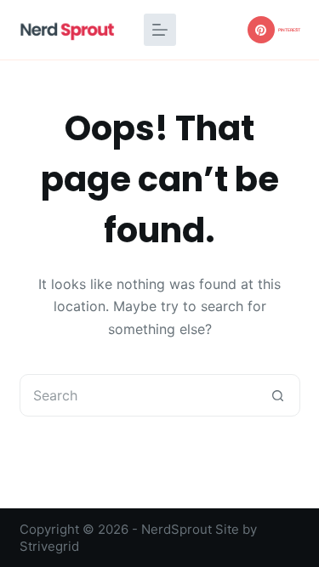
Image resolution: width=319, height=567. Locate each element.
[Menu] (160, 30)
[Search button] (278, 395)
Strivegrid (49, 546)
